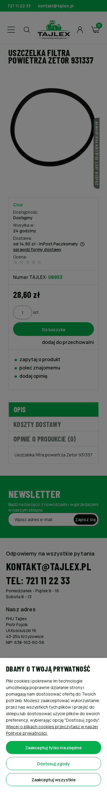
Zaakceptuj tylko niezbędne (53, 747)
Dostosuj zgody (53, 763)
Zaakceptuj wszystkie (54, 780)
